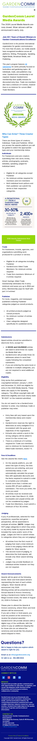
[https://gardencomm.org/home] (18, 5)
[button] (34, 10)
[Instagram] (9, 677)
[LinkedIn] (14, 677)
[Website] (19, 677)
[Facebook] (3, 677)
